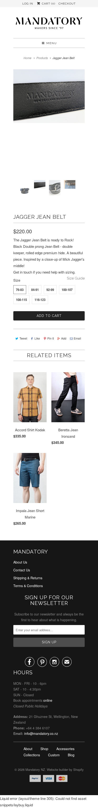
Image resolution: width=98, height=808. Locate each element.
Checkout (67, 3)
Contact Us (21, 570)
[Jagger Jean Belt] (49, 96)
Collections (32, 754)
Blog (71, 754)
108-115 (21, 299)
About (28, 748)
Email (77, 338)
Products (42, 58)
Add (63, 338)
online (47, 700)
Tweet (23, 338)
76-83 (20, 289)
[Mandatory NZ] (49, 24)
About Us (20, 562)
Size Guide (76, 278)
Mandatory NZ (35, 769)
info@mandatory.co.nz (41, 733)
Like (37, 338)
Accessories (65, 748)
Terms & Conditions (28, 585)
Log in (27, 3)
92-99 (50, 289)
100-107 (67, 289)
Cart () (48, 3)
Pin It (50, 338)
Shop (44, 748)
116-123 (39, 299)
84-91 (35, 289)
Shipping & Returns (27, 577)
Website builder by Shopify (65, 769)
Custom (54, 754)
